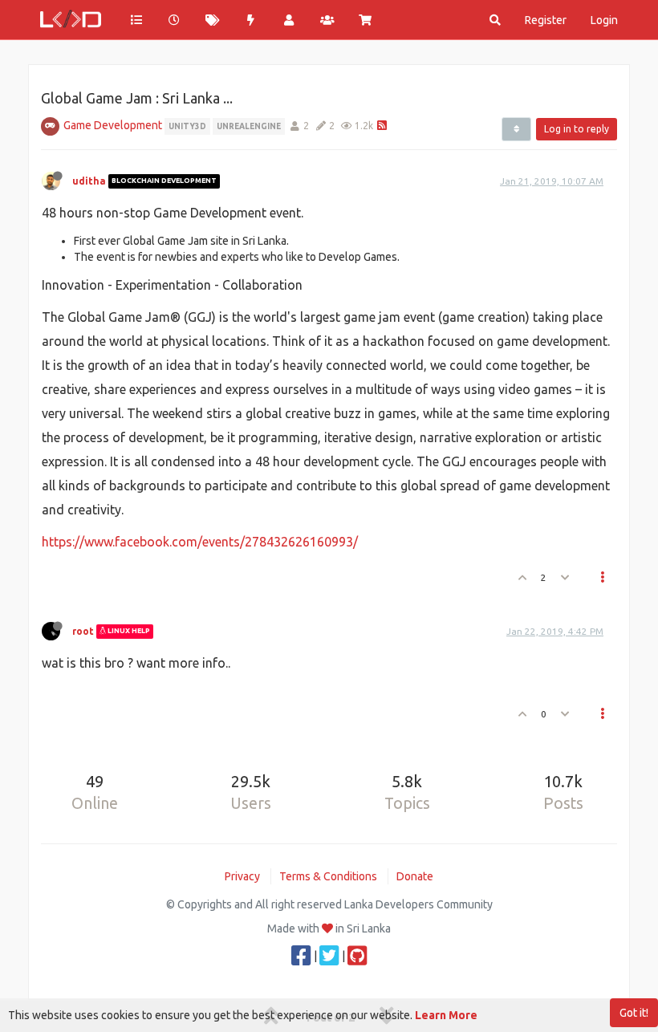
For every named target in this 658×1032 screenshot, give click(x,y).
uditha (89, 181)
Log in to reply (576, 129)
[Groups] (327, 20)
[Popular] (251, 20)
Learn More (446, 1015)
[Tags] (212, 20)
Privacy (242, 876)
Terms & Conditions (328, 876)
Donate (414, 876)
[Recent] (175, 20)
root (83, 631)
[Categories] (136, 20)
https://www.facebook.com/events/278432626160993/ (200, 541)
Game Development (112, 125)
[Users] (289, 20)
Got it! (633, 1012)
